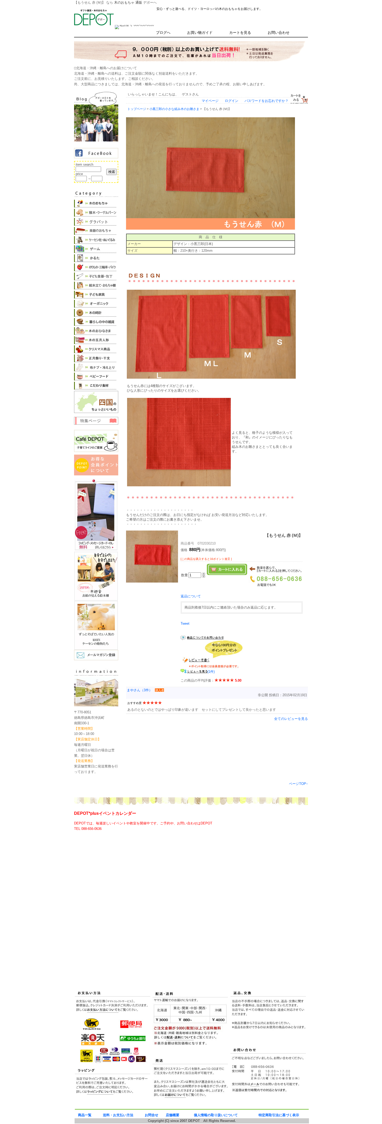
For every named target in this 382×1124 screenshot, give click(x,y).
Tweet (185, 623)
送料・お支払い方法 (118, 1115)
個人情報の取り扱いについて (216, 1115)
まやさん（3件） (139, 690)
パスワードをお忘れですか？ (266, 101)
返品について (191, 596)
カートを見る (240, 32)
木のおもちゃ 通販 (128, 2)
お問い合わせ (278, 32)
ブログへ (163, 32)
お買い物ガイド (200, 32)
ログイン (231, 101)
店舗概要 (172, 1115)
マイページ (210, 101)
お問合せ (151, 1115)
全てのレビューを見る (291, 719)
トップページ (136, 109)
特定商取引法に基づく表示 (279, 1115)
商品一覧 (84, 1115)
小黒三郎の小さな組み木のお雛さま (174, 109)
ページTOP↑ (298, 784)
